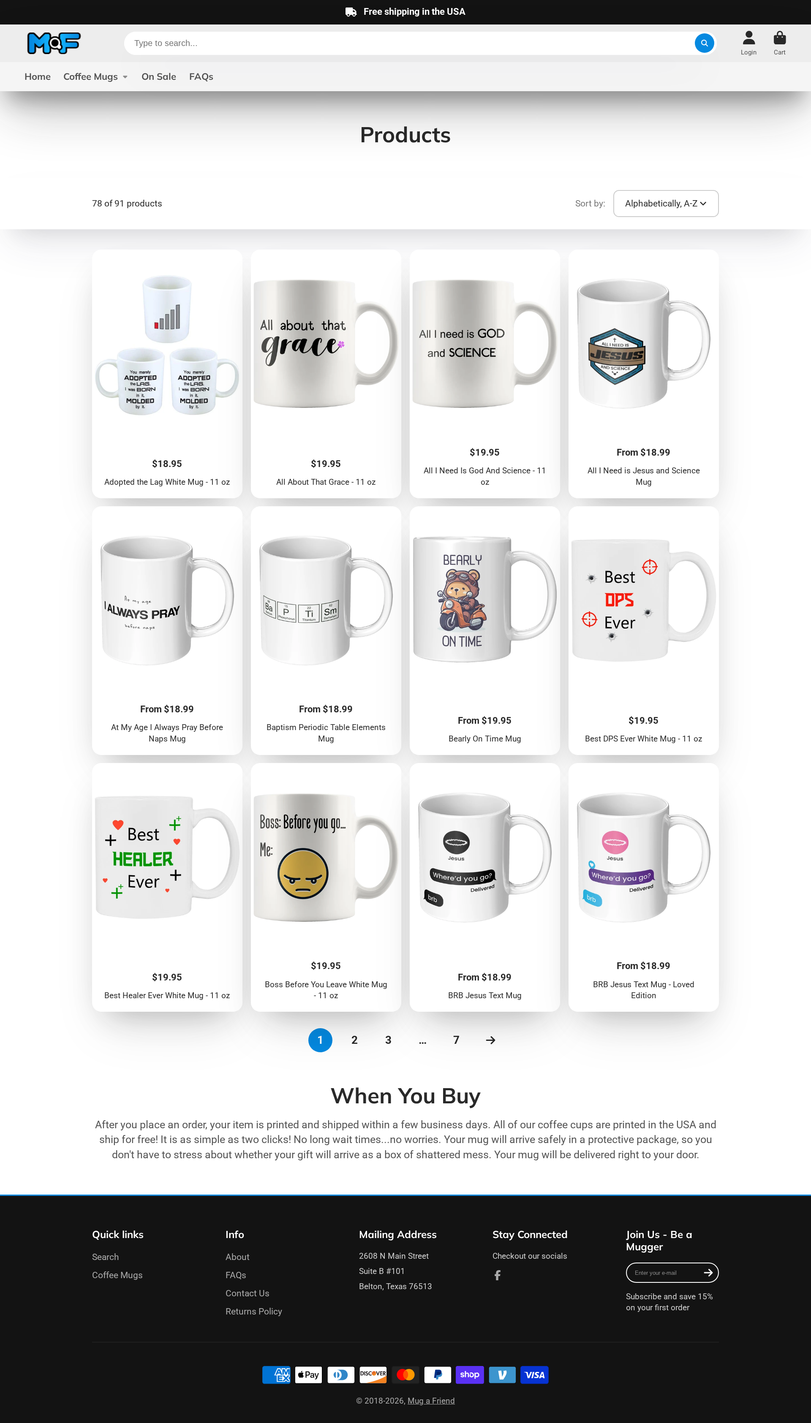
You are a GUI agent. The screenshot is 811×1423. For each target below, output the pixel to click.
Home (37, 76)
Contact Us (247, 1293)
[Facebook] (498, 1275)
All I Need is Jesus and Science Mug (644, 374)
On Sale (159, 76)
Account (749, 43)
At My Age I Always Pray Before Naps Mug (167, 630)
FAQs (201, 76)
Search (105, 1257)
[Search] (704, 43)
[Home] (54, 43)
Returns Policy (254, 1311)
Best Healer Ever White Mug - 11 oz (167, 887)
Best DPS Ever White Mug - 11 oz (644, 630)
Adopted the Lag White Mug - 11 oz (167, 374)
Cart (780, 43)
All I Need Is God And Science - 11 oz (485, 374)
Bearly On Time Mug (485, 630)
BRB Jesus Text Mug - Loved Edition (644, 887)
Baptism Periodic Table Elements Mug (326, 630)
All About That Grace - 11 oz (326, 374)
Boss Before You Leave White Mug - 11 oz (326, 887)
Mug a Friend (431, 1401)
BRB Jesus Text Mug (485, 887)
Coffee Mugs (90, 76)
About (238, 1257)
